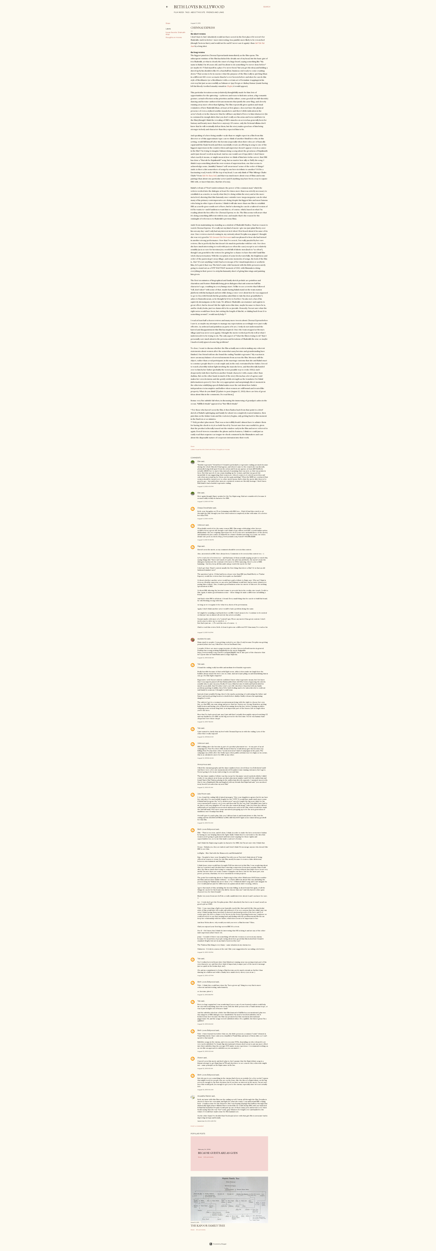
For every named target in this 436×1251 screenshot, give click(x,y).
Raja (199, 546)
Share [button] (168, 23)
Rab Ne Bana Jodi (209, 175)
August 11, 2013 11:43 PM (205, 632)
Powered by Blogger (220, 1244)
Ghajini (229, 86)
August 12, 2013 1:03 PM (205, 952)
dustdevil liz (202, 639)
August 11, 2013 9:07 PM (205, 501)
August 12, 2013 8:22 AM (205, 737)
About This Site (198, 12)
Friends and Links (215, 12)
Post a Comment (197, 1126)
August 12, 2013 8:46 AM (205, 758)
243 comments (208, 1157)
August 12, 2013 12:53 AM (205, 658)
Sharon (200, 1058)
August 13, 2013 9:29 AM (205, 1051)
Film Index (179, 12)
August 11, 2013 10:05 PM (205, 540)
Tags (187, 12)
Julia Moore (202, 794)
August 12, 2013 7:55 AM (205, 722)
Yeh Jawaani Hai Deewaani (220, 237)
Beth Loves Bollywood (199, 6)
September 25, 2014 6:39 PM (206, 1121)
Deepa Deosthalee (204, 508)
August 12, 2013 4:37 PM (205, 975)
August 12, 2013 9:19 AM (205, 787)
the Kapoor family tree (208, 1225)
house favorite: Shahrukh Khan (205, 449)
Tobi (199, 664)
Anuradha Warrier (204, 1096)
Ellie (199, 461)
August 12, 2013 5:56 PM (205, 994)
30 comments (200, 1230)
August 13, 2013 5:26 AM (205, 1024)
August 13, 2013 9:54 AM (205, 1089)
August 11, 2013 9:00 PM (205, 486)
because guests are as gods (218, 1153)
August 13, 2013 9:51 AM (205, 1068)
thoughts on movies (174, 37)
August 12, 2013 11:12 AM (205, 823)
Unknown (201, 525)
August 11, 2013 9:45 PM (205, 518)
